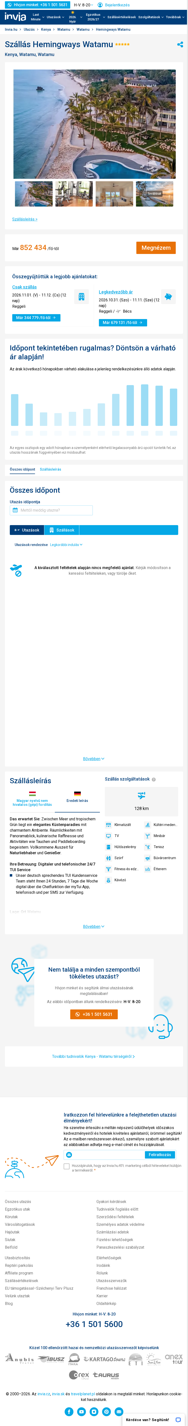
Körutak (11, 1217)
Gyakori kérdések (111, 1201)
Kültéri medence (166, 825)
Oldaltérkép (106, 1303)
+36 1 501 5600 (94, 1324)
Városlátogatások (20, 1224)
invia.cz (43, 1394)
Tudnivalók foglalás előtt (117, 1209)
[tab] (32, 799)
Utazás (29, 29)
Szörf (119, 858)
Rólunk (102, 1273)
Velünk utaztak (17, 1296)
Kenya (46, 29)
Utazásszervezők (111, 1280)
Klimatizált (123, 825)
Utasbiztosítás (17, 1258)
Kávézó (120, 880)
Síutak (10, 1239)
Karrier (102, 1296)
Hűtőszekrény (125, 847)
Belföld (11, 1247)
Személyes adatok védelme (120, 1224)
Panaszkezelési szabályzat (120, 1247)
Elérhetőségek (108, 1258)
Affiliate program (19, 1273)
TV (117, 836)
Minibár (159, 836)
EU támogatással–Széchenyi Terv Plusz (39, 1288)
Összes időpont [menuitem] (22, 469)
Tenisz (159, 847)
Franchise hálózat (111, 1288)
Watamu (64, 29)
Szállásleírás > (24, 219)
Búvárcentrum (165, 858)
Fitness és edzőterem (127, 869)
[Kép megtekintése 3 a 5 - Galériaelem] (114, 194)
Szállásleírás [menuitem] (50, 469)
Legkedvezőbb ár (116, 291)
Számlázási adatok (112, 1232)
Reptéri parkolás (19, 1265)
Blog (9, 1303)
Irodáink (103, 1265)
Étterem (160, 869)
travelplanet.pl (83, 1394)
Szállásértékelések (121, 17)
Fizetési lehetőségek (114, 1239)
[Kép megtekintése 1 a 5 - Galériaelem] (34, 194)
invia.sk (58, 1394)
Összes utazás (18, 1201)
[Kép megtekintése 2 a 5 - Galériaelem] (74, 194)
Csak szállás (24, 287)
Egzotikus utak (17, 1209)
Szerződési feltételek (115, 1217)
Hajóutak (12, 1232)
